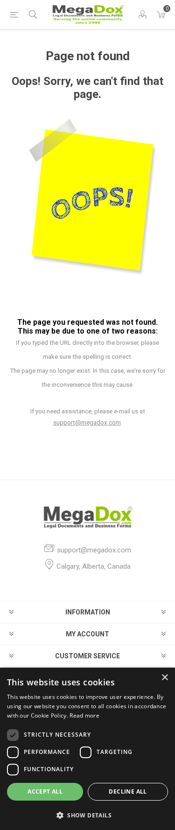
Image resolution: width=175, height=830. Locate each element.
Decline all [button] (128, 791)
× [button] (164, 677)
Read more (84, 715)
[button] (87, 814)
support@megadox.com (87, 422)
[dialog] (87, 749)
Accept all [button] (45, 791)
